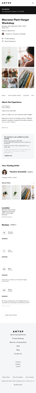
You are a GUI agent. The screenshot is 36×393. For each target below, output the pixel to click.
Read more (5, 127)
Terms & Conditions (18, 377)
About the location (7, 217)
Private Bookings (18, 338)
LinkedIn (18, 366)
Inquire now (8, 156)
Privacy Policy (6, 377)
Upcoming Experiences (18, 335)
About (4, 95)
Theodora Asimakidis (19, 34)
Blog (18, 350)
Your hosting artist (14, 95)
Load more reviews (11, 315)
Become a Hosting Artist (18, 342)
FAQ (18, 346)
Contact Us (18, 354)
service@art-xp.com (29, 381)
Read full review (6, 305)
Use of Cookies (30, 377)
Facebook (18, 362)
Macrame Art (11, 31)
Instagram (18, 364)
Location (26, 95)
